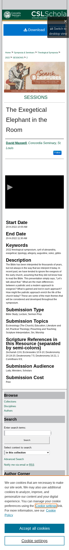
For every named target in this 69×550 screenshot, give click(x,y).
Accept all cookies (34, 528)
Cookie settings (46, 506)
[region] (34, 512)
